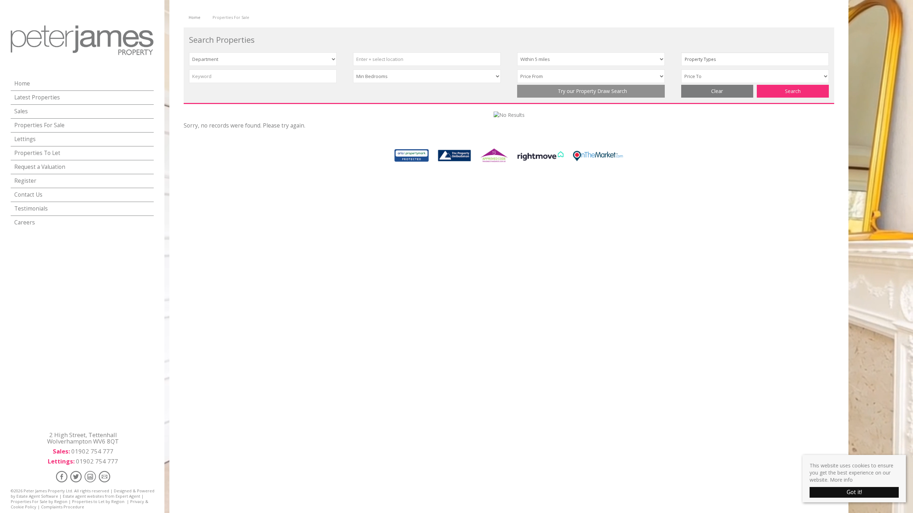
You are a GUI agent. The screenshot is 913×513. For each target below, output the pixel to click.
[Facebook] (61, 476)
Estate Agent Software (37, 496)
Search (793, 91)
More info (841, 479)
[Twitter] (76, 476)
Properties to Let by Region (98, 501)
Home (22, 83)
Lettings (25, 139)
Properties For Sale (39, 125)
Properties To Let (37, 153)
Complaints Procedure (62, 506)
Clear (717, 91)
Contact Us (28, 194)
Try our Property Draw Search (591, 91)
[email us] (104, 476)
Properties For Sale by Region (39, 501)
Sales (21, 111)
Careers (24, 222)
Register (25, 181)
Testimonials (31, 208)
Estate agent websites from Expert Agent (101, 496)
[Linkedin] (90, 476)
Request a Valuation (39, 167)
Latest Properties (37, 97)
